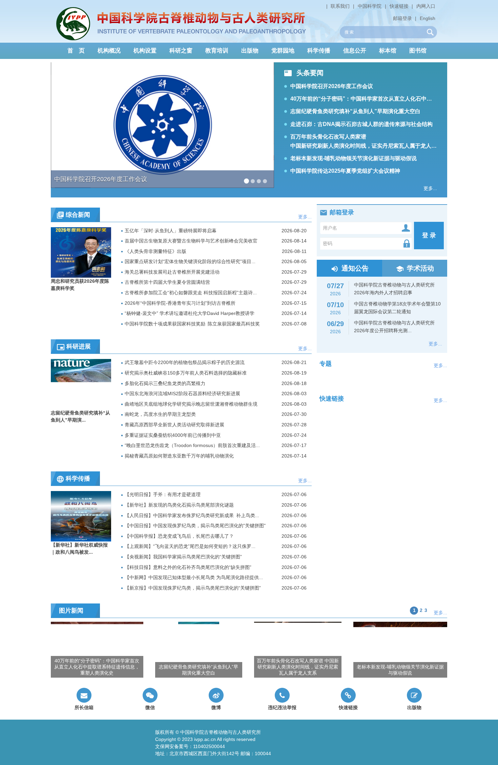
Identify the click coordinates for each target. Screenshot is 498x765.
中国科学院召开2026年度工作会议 (331, 86)
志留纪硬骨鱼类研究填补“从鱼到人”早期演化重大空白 (355, 111)
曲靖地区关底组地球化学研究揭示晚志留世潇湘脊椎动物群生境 (191, 404)
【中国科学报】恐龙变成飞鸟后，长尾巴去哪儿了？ (179, 536)
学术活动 (420, 268)
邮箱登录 (402, 18)
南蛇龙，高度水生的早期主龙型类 (160, 414)
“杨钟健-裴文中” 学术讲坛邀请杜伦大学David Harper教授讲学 (189, 313)
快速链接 (399, 6)
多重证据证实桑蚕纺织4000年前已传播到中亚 (173, 435)
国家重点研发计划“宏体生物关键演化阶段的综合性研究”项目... (190, 261)
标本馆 (387, 50)
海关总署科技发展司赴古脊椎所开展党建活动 (172, 272)
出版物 (249, 50)
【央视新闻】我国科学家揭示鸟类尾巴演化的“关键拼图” (183, 556)
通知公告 (355, 268)
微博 (216, 707)
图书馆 (418, 50)
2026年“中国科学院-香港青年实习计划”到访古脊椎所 (180, 303)
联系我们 (340, 6)
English (427, 18)
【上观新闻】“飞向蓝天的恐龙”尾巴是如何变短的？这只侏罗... (190, 546)
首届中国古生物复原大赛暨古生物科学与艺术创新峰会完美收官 (191, 240)
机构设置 (145, 50)
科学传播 (318, 50)
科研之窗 (180, 50)
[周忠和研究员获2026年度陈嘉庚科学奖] (81, 252)
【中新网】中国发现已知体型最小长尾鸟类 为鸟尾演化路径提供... (194, 577)
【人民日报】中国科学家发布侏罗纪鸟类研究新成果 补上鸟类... (192, 515)
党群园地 (282, 50)
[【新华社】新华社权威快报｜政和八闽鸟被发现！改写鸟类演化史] (81, 516)
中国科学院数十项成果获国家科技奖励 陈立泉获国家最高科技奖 (192, 323)
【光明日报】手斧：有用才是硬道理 (163, 494)
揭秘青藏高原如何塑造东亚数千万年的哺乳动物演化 (179, 456)
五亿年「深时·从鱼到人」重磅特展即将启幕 (170, 230)
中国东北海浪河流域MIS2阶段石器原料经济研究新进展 (182, 393)
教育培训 (216, 50)
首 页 (76, 50)
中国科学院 (369, 6)
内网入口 (425, 6)
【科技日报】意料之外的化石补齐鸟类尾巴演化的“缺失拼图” (188, 567)
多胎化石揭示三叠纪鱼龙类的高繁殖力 (165, 383)
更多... (430, 188)
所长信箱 (84, 707)
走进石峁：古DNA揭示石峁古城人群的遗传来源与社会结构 (361, 124)
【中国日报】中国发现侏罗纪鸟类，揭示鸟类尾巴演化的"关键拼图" (195, 525)
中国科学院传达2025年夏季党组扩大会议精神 (345, 171)
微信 (150, 707)
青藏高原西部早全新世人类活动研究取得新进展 (174, 424)
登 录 (429, 235)
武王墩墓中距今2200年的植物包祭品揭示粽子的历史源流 (185, 362)
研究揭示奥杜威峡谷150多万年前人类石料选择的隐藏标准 (186, 373)
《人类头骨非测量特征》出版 (155, 251)
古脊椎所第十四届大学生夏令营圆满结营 (167, 282)
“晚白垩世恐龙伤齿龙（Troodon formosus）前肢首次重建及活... (192, 445)
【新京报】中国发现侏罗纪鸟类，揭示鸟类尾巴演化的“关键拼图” (193, 588)
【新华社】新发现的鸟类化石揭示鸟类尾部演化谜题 (179, 505)
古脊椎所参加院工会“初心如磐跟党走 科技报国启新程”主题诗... (191, 292)
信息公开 (354, 50)
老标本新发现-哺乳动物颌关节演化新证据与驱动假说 (353, 158)
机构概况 (109, 50)
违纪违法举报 (282, 707)
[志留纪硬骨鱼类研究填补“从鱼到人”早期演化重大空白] (81, 384)
